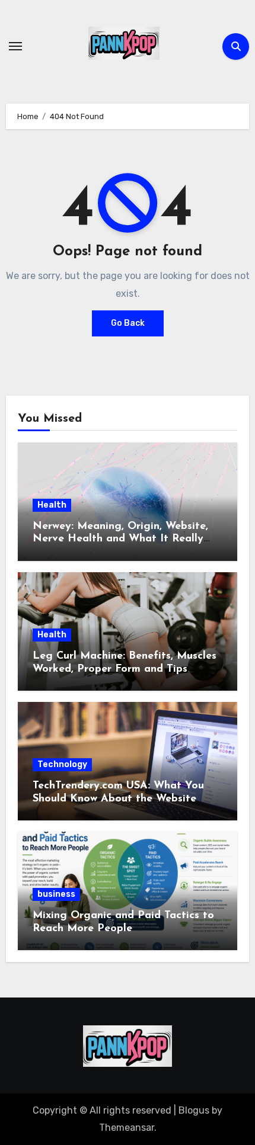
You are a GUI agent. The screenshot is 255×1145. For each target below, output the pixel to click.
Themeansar (126, 1127)
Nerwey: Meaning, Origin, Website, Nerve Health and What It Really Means (120, 539)
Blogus (194, 1110)
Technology (62, 764)
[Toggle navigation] (15, 46)
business (56, 894)
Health (51, 505)
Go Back (128, 323)
